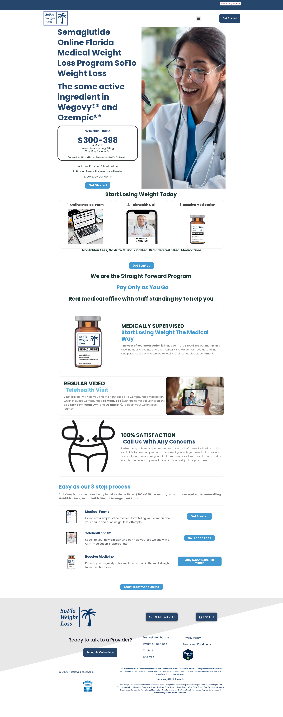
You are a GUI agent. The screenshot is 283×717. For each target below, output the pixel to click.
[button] (198, 18)
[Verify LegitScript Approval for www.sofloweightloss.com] (188, 659)
